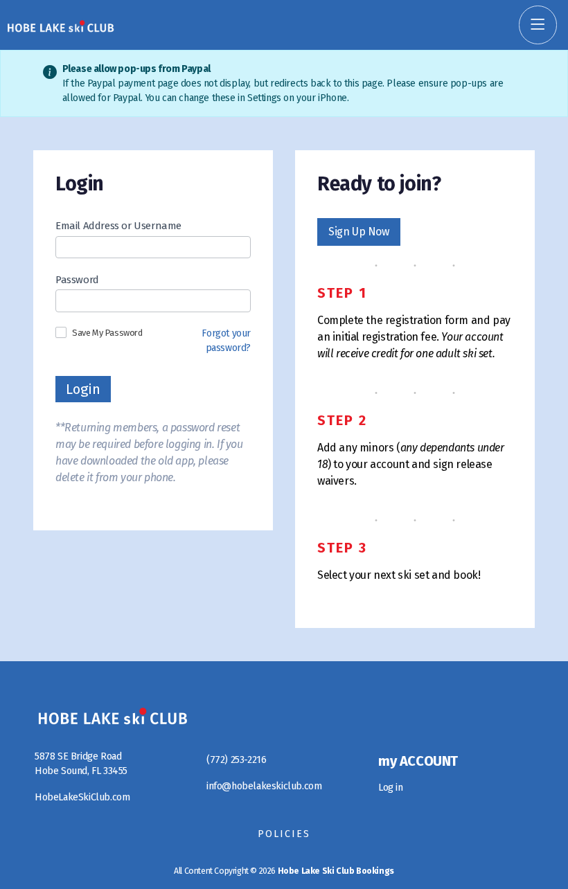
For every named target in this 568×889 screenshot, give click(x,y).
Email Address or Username (118, 225)
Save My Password (107, 332)
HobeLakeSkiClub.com (82, 797)
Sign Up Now (358, 231)
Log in (390, 787)
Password (77, 279)
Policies (284, 834)
